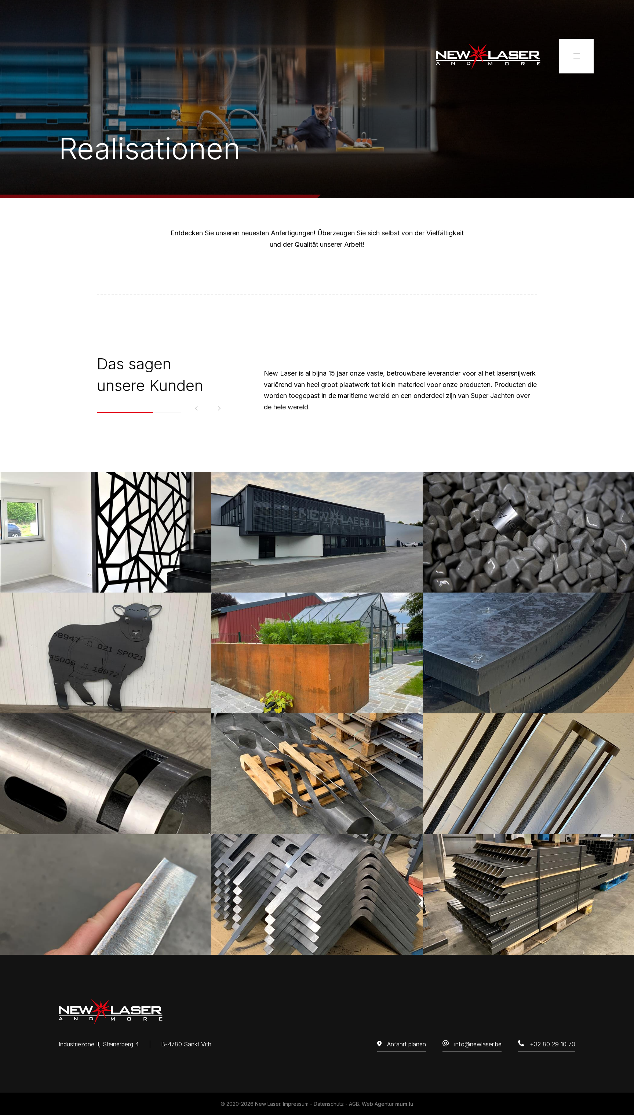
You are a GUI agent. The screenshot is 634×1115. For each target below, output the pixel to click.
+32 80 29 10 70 (552, 1044)
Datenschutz (329, 1104)
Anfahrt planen (406, 1044)
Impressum (296, 1104)
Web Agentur (378, 1104)
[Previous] (196, 408)
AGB (354, 1104)
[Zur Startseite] (488, 56)
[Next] (218, 408)
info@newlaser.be (478, 1044)
